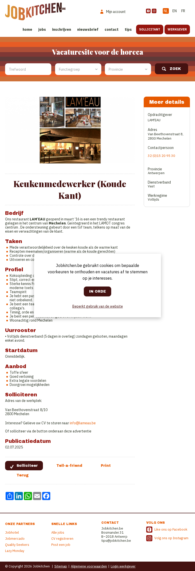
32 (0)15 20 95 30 (161, 156)
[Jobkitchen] (35, 11)
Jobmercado (15, 538)
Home (27, 29)
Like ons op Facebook (170, 529)
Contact (112, 29)
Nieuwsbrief (88, 29)
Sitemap (60, 566)
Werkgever (177, 29)
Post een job (60, 545)
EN (174, 11)
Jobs (42, 29)
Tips (128, 29)
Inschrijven (61, 29)
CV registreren (62, 538)
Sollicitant (149, 29)
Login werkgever (123, 566)
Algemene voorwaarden (89, 566)
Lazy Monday (14, 551)
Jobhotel (12, 532)
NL (166, 11)
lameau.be (87, 423)
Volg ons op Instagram (171, 538)
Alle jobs (57, 532)
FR (183, 11)
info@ (74, 423)
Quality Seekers (17, 545)
